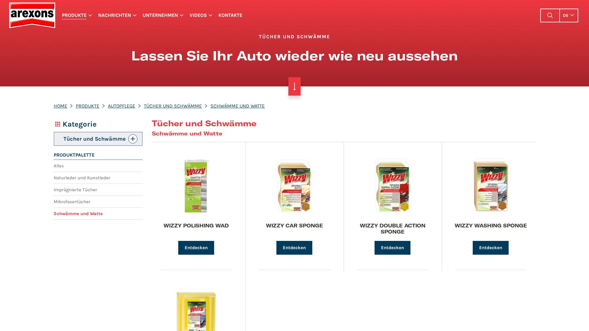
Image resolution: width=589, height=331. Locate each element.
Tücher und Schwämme (173, 106)
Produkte (74, 15)
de (565, 15)
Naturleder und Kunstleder (82, 178)
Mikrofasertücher (72, 201)
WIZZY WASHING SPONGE (491, 225)
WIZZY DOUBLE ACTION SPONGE (392, 228)
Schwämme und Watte (237, 106)
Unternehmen (160, 15)
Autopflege (121, 106)
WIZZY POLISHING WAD (196, 225)
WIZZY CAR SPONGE (294, 225)
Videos (198, 15)
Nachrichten (114, 15)
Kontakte (230, 15)
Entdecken (196, 247)
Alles (59, 166)
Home (60, 106)
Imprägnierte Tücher (75, 189)
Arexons (32, 15)
